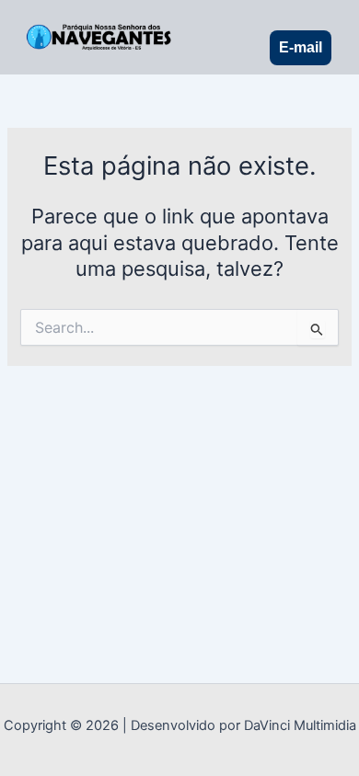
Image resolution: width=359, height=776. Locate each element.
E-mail (300, 47)
